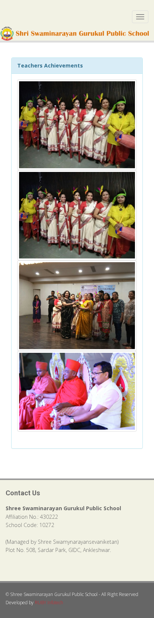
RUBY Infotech (49, 602)
